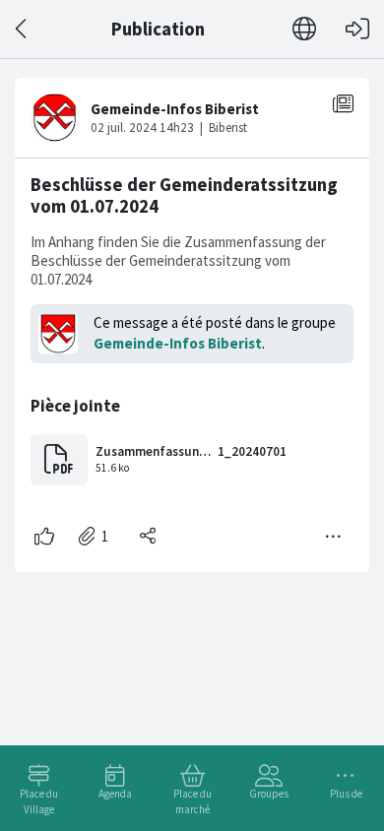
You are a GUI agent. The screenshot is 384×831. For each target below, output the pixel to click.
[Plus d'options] (333, 536)
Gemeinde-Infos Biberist (178, 343)
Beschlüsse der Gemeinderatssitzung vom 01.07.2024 (184, 195)
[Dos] (22, 29)
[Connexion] (357, 29)
